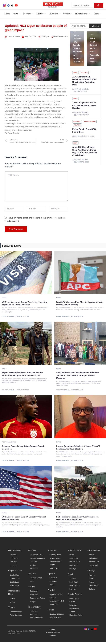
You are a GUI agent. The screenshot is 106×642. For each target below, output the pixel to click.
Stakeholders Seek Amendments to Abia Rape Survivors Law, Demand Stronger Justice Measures (77, 375)
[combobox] (82, 5)
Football (6, 442)
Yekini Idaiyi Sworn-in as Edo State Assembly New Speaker (84, 105)
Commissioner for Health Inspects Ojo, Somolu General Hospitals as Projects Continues (78, 45)
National (76, 121)
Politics (84, 72)
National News (90, 121)
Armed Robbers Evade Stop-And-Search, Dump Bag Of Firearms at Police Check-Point (84, 151)
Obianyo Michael (8, 316)
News (90, 34)
